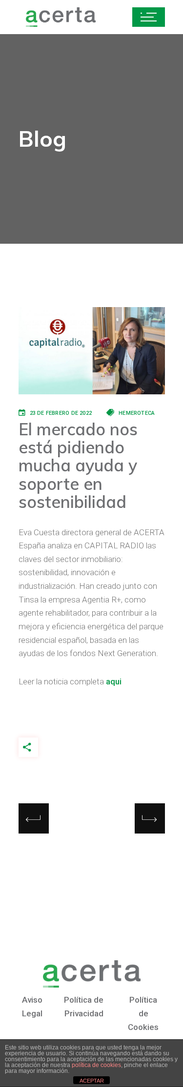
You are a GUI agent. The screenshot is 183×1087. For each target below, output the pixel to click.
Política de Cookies (143, 1013)
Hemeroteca (137, 413)
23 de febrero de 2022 (61, 413)
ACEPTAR (92, 1081)
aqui (114, 681)
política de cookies (96, 1065)
